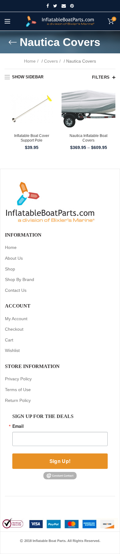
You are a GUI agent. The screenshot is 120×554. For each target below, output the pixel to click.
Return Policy (18, 400)
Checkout (14, 329)
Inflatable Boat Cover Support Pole (31, 138)
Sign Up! (60, 461)
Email (18, 426)
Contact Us (15, 290)
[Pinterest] (72, 6)
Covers (51, 61)
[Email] (63, 6)
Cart (9, 339)
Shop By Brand (19, 279)
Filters (101, 77)
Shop (10, 269)
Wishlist (12, 350)
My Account (16, 318)
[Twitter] (55, 6)
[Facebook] (47, 6)
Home (30, 61)
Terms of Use (18, 389)
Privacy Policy (18, 378)
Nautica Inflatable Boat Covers (88, 138)
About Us (14, 258)
